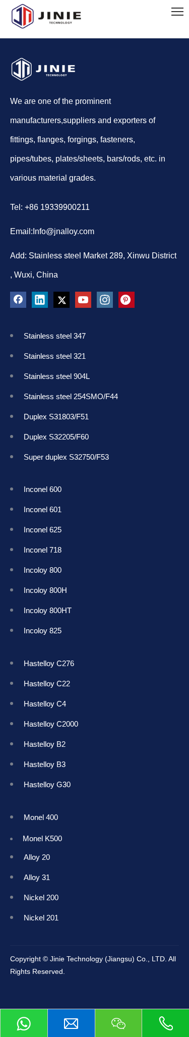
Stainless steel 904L (58, 376)
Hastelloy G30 (47, 784)
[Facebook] (18, 300)
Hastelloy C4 (45, 703)
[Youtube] (83, 300)
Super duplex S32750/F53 (66, 457)
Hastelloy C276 (49, 663)
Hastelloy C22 (47, 683)
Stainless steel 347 (55, 336)
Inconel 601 (45, 509)
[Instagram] (105, 300)
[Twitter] (61, 300)
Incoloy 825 (47, 630)
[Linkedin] (40, 300)
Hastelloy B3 (45, 764)
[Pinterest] (126, 300)
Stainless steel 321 (55, 356)
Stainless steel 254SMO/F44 (71, 396)
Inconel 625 (45, 529)
